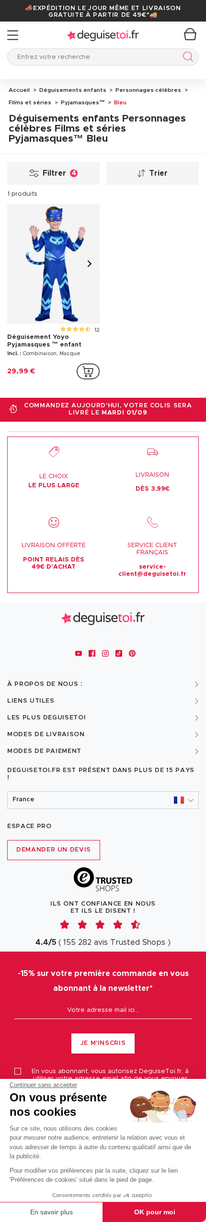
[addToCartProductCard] (88, 371)
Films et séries (30, 102)
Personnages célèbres (148, 90)
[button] (103, 800)
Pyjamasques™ (82, 102)
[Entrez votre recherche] (186, 58)
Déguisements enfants (72, 90)
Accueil (19, 90)
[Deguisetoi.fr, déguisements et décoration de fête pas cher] (103, 35)
